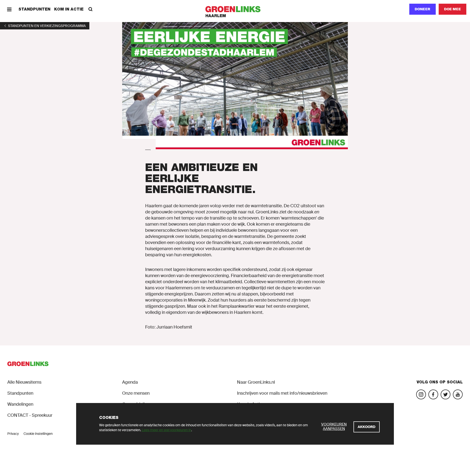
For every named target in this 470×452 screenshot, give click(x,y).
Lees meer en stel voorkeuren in (166, 430)
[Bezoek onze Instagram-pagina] (421, 394)
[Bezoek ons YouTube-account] (458, 394)
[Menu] (9, 9)
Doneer (422, 9)
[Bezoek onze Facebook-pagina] (433, 394)
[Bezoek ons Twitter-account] (445, 394)
